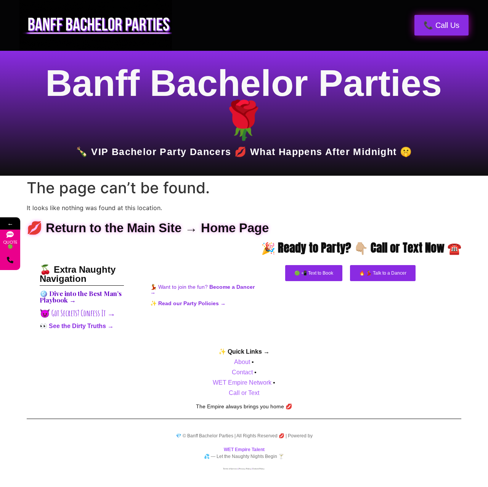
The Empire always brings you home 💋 (244, 406)
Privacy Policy (245, 469)
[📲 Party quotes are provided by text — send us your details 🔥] (10, 260)
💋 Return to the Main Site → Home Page (148, 228)
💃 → (202, 289)
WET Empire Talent (244, 449)
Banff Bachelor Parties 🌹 (243, 101)
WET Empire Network (242, 382)
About (242, 362)
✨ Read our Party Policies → (188, 303)
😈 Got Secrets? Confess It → (78, 313)
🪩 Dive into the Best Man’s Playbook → (81, 296)
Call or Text (244, 393)
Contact (242, 372)
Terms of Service (230, 469)
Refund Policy (258, 469)
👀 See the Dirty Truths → (77, 326)
